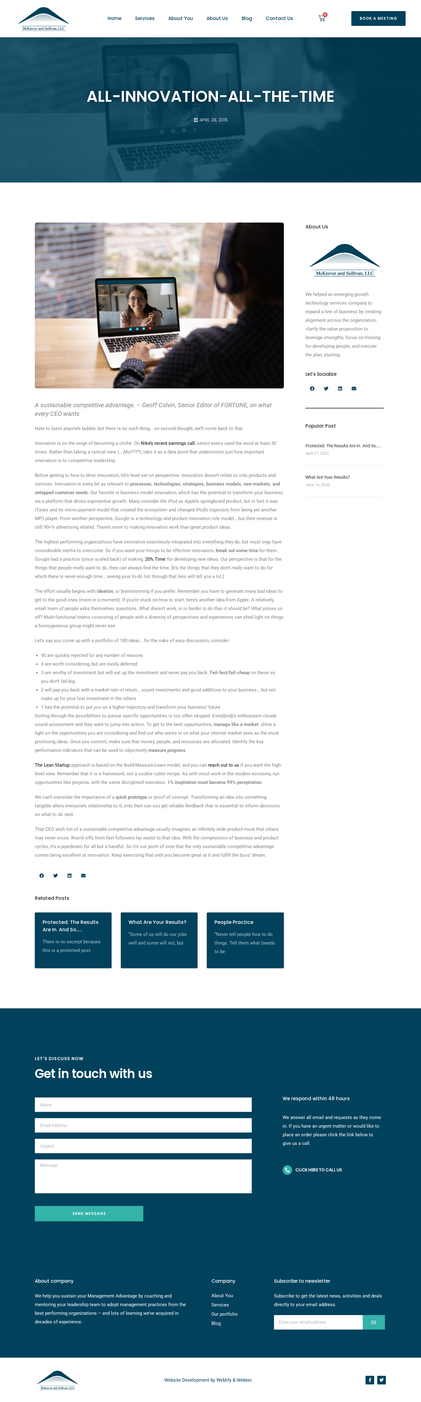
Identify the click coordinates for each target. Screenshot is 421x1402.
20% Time (155, 559)
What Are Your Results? (157, 922)
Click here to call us (318, 1170)
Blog (247, 18)
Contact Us (279, 18)
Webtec (244, 1380)
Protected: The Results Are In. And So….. (71, 926)
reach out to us (223, 765)
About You (180, 18)
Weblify (223, 1380)
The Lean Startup (52, 765)
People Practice (234, 922)
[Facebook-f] (370, 1380)
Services (145, 18)
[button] (378, 18)
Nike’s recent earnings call (168, 443)
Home (114, 18)
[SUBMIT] (374, 1322)
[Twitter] (381, 1380)
